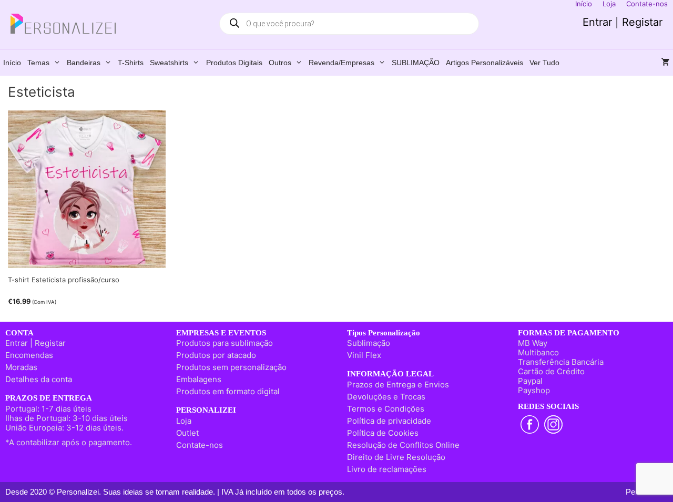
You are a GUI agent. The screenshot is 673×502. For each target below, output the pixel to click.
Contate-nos (199, 445)
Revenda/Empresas (341, 62)
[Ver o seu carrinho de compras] (665, 62)
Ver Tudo (544, 62)
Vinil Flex (364, 355)
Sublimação (368, 343)
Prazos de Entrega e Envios (398, 385)
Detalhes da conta (38, 379)
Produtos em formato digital (228, 391)
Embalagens (198, 379)
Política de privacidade (389, 421)
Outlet (187, 433)
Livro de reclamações (386, 469)
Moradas (21, 367)
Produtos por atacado (216, 355)
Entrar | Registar (622, 22)
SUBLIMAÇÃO (416, 62)
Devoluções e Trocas (386, 397)
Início (12, 62)
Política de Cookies (383, 433)
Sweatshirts (169, 62)
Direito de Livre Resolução (396, 457)
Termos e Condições (385, 409)
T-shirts (131, 62)
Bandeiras (83, 62)
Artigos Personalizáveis (484, 62)
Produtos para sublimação (224, 343)
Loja (183, 421)
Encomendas (29, 355)
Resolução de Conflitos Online (403, 445)
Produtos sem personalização (231, 367)
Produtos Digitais (234, 62)
